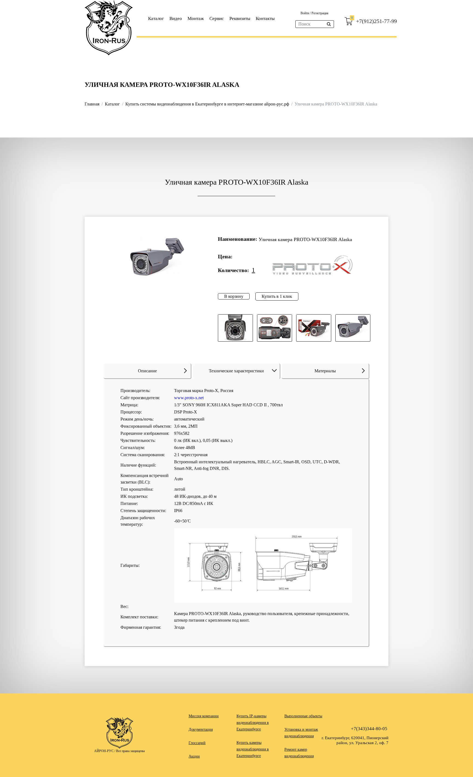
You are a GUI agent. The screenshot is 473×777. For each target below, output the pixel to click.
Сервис (216, 18)
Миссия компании (204, 716)
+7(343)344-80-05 (369, 728)
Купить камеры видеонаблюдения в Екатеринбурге (252, 749)
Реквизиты (239, 18)
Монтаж (196, 18)
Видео (175, 18)
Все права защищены (130, 751)
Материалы (325, 370)
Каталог (156, 18)
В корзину (233, 296)
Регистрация (320, 13)
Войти (305, 13)
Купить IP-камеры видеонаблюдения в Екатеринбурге (252, 722)
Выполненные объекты (303, 716)
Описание (147, 370)
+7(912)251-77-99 (376, 21)
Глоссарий (197, 743)
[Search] (329, 24)
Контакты (265, 18)
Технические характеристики (236, 370)
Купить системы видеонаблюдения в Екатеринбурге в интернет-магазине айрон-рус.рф (207, 104)
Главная (92, 104)
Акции (194, 756)
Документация (201, 729)
